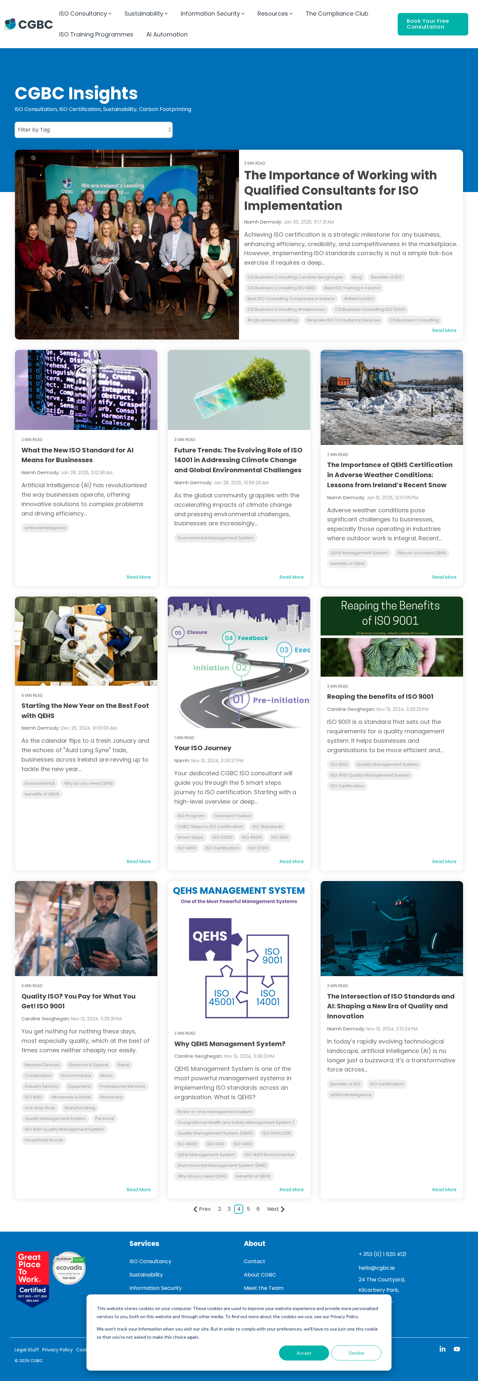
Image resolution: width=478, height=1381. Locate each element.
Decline (356, 1353)
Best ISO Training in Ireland (352, 288)
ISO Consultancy (83, 13)
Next (273, 1209)
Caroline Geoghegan (350, 709)
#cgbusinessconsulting (272, 320)
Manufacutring (80, 1108)
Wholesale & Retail (71, 1097)
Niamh (181, 760)
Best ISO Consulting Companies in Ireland (291, 298)
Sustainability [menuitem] (146, 1274)
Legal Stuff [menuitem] (27, 1349)
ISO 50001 (222, 837)
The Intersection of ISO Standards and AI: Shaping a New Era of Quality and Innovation (391, 1006)
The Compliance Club (337, 13)
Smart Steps (190, 837)
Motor (106, 1075)
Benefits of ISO (386, 277)
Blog (357, 277)
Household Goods (44, 1140)
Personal (104, 1118)
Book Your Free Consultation (428, 24)
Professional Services (122, 1086)
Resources (273, 13)
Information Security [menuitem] (155, 1288)
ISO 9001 (279, 837)
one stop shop (40, 1108)
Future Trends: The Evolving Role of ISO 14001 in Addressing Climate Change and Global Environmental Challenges (238, 460)
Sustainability (144, 13)
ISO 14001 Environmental (269, 1154)
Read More (444, 330)
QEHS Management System (359, 553)
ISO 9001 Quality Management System (370, 775)
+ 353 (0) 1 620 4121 (382, 1254)
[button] (443, 1349)
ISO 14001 (187, 848)
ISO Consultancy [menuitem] (150, 1261)
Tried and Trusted (232, 816)
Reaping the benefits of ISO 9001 (380, 696)
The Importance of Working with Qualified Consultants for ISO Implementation (340, 190)
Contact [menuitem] (254, 1261)
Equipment (79, 1086)
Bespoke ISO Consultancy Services (343, 320)
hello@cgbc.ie (377, 1268)
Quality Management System (387, 764)
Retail (123, 1065)
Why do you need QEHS (421, 553)
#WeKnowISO (359, 298)
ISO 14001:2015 (276, 1133)
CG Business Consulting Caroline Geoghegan (295, 277)
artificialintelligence (45, 528)
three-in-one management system (215, 1111)
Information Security (210, 13)
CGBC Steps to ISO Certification (210, 826)
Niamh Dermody (40, 472)
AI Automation (167, 34)
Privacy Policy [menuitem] (57, 1349)
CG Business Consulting (414, 320)
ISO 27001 (258, 848)
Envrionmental (40, 783)
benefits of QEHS (347, 563)
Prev (205, 1209)
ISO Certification (222, 848)
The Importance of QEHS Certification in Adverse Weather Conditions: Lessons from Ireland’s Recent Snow (390, 475)
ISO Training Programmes (96, 34)
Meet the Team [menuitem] (264, 1288)
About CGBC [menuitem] (260, 1274)
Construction (38, 1075)
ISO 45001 (252, 837)
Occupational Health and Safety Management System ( (236, 1122)
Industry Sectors (42, 1086)
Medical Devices (42, 1065)
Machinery (111, 1097)
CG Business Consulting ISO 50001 (370, 309)
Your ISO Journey (203, 748)
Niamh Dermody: (264, 222)
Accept (304, 1353)
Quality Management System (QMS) (215, 1133)
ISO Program (191, 816)
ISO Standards (267, 826)
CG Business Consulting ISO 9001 (281, 288)
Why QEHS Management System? (229, 1043)
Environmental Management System (216, 538)
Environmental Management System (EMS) (222, 1165)
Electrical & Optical (88, 1065)
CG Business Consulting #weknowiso (286, 309)
